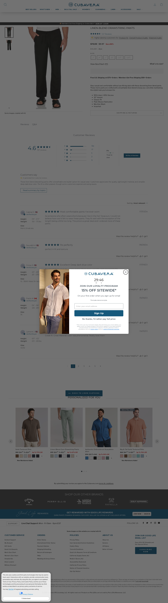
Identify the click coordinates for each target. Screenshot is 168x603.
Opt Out (11, 589)
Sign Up (99, 313)
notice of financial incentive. (111, 329)
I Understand (26, 598)
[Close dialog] (126, 272)
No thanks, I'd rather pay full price (99, 319)
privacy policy (94, 329)
